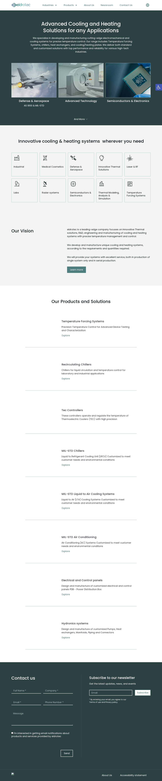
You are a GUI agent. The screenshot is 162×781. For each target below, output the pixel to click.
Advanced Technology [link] (81, 101)
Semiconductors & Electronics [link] (128, 101)
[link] (158, 87)
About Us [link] (89, 5)
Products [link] (69, 5)
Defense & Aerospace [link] (34, 101)
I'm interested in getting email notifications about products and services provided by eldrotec (40, 735)
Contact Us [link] (126, 5)
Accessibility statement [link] (133, 775)
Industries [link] (48, 5)
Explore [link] (66, 335)
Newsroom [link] (107, 5)
